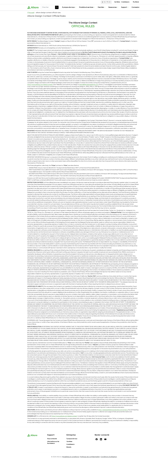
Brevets (68, 447)
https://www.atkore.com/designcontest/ (40, 84)
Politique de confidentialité (90, 457)
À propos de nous (71, 438)
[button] (69, 7)
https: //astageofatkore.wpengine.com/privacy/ (113, 410)
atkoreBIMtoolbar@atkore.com (88, 84)
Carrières (117, 2)
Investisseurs (125, 2)
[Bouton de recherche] (57, 7)
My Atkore (136, 2)
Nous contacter (52, 438)
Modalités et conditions (70, 457)
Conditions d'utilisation (109, 457)
